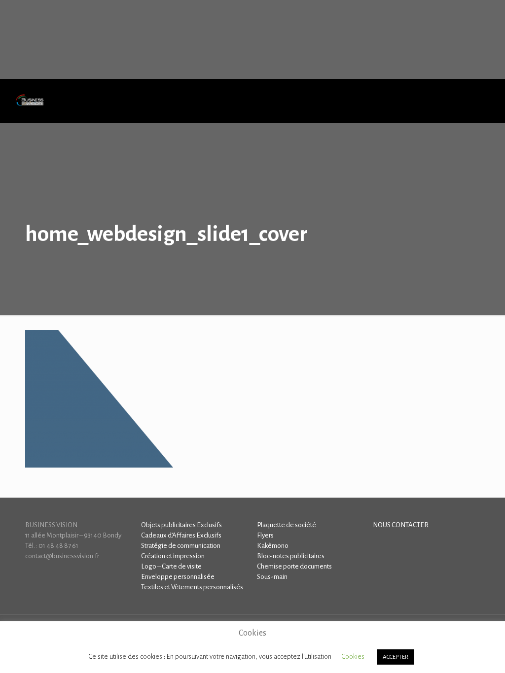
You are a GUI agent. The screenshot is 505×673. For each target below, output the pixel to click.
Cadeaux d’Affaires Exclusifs (181, 535)
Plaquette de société (286, 525)
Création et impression (173, 556)
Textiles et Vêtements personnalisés (192, 587)
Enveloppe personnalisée (178, 576)
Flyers (265, 535)
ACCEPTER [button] (395, 657)
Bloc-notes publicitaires (291, 556)
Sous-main (272, 576)
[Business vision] (29, 101)
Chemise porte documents (294, 566)
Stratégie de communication (180, 545)
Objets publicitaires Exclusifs (181, 525)
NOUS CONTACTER (401, 525)
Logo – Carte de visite (171, 566)
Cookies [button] (352, 656)
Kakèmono (273, 545)
